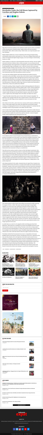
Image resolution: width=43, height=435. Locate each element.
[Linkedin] (23, 429)
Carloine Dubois (12, 249)
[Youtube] (25, 429)
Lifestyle (9, 8)
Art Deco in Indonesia (7, 277)
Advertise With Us (19, 0)
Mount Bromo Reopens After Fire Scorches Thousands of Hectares (14, 341)
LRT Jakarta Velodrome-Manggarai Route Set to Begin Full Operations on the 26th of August (15, 371)
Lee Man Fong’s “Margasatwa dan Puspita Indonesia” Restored (34, 265)
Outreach (12, 8)
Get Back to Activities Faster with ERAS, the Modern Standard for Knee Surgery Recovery (18, 392)
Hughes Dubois (18, 249)
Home (11, 0)
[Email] (28, 429)
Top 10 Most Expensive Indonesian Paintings (33, 278)
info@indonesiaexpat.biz (23, 423)
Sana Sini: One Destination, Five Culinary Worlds (11, 401)
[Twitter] (17, 429)
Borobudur (7, 249)
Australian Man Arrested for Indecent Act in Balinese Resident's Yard (14, 349)
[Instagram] (20, 429)
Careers (24, 0)
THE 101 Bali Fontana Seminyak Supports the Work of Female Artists (20, 265)
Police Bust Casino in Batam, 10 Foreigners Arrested (11, 363)
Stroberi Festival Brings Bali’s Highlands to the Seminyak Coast (14, 397)
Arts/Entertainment (5, 8)
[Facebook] (14, 429)
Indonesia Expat (5, 13)
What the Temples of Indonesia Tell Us (19, 278)
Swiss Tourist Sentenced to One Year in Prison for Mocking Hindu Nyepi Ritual (15, 357)
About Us (14, 0)
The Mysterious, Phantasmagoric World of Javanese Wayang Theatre (7, 265)
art (3, 249)
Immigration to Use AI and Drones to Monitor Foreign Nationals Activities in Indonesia (18, 388)
